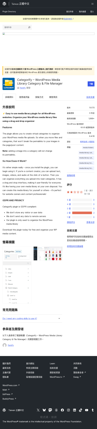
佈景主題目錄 (32, 368)
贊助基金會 (79, 372)
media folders (88, 147)
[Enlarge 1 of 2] (28, 250)
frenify (23, 88)
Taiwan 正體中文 (16, 410)
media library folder (86, 163)
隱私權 (6, 377)
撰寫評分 (71, 222)
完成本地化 (68, 19)
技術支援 (90, 97)
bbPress (8, 394)
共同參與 (77, 363)
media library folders (86, 168)
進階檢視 (71, 175)
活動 (75, 368)
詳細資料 (9, 97)
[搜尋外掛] (29, 27)
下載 (91, 84)
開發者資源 (55, 372)
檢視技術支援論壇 (75, 246)
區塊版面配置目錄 (34, 377)
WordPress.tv (57, 377)
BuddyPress (9, 399)
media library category (86, 158)
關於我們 (7, 363)
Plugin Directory (9, 11)
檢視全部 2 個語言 (87, 142)
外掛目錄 (30, 372)
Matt (6, 390)
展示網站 (30, 363)
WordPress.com (11, 385)
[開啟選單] (93, 4)
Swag (77, 377)
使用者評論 (24, 97)
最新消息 (7, 368)
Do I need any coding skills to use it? (20, 318)
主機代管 (7, 372)
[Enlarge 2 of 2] (59, 250)
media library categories (86, 153)
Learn (52, 363)
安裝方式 (39, 97)
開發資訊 (53, 97)
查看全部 (90, 222)
